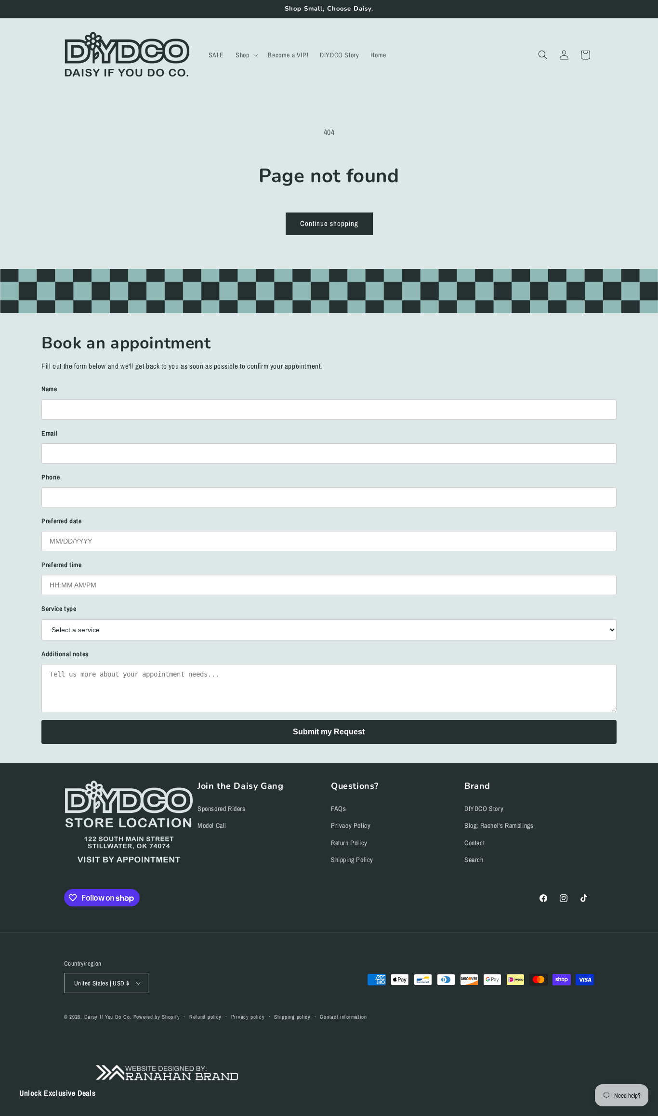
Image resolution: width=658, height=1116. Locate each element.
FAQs (338, 808)
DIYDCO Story (483, 808)
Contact (474, 842)
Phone (50, 477)
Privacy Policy (350, 825)
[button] (246, 55)
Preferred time (61, 564)
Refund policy (205, 1016)
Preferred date (61, 521)
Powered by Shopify (156, 1016)
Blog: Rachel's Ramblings (498, 825)
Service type (58, 608)
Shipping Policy (352, 859)
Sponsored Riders (221, 808)
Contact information (343, 1016)
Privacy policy (248, 1016)
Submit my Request (329, 732)
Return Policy (349, 842)
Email (49, 433)
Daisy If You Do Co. (108, 1016)
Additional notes (65, 654)
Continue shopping (329, 223)
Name (49, 389)
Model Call (211, 825)
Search (474, 859)
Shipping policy (292, 1016)
